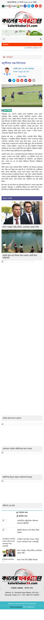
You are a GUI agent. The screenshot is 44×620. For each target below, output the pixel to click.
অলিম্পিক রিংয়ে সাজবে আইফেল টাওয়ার (17, 477)
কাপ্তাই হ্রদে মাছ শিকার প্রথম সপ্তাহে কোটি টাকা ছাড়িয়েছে (20, 256)
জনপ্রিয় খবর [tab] (22, 516)
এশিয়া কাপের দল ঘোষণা (12, 418)
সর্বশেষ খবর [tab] (23, 512)
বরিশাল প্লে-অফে (9, 505)
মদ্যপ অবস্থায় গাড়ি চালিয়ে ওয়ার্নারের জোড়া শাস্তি (21, 227)
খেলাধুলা (9, 57)
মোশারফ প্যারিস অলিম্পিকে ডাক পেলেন (17, 448)
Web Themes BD (28, 607)
